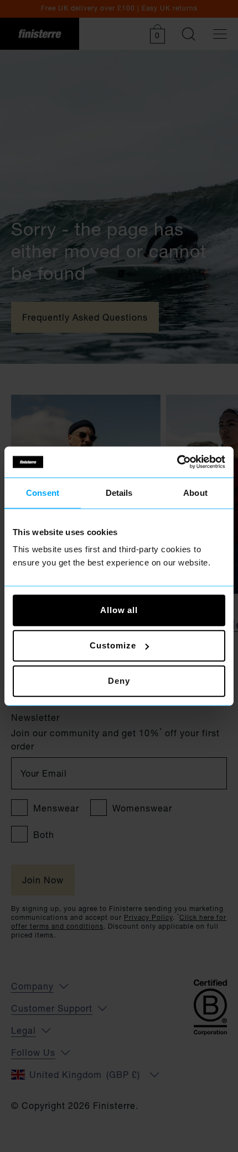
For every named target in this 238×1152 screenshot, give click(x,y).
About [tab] (195, 492)
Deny (119, 680)
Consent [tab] (42, 492)
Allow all (119, 610)
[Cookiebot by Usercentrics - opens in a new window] (176, 462)
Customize (113, 645)
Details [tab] (119, 492)
